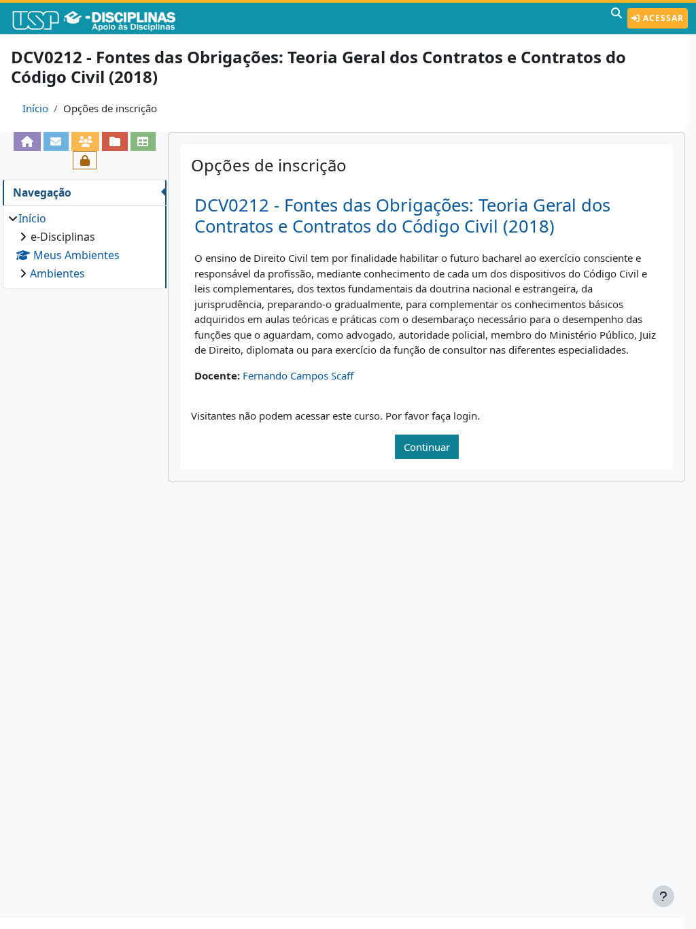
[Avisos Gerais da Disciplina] (56, 141)
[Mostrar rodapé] (663, 896)
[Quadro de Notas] (143, 141)
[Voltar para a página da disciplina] (27, 141)
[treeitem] (84, 246)
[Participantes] (85, 141)
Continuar (427, 447)
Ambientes (57, 273)
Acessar (662, 18)
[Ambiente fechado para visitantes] (85, 160)
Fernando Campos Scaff (298, 375)
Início (35, 108)
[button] (616, 18)
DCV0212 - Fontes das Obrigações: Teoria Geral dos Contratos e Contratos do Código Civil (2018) (402, 215)
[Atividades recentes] (114, 141)
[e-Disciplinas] (114, 18)
